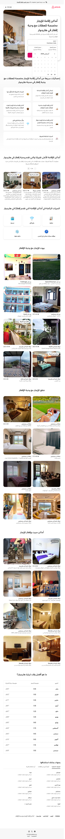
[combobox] (42, 43)
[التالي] (28, 168)
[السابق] (35, 168)
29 (54, 74)
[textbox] (50, 50)
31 (48, 74)
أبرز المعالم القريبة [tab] (30, 766)
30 (51, 74)
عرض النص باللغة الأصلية (23, 2)
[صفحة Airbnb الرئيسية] (56, 7)
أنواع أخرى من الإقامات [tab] (43, 766)
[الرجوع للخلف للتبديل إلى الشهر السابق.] (54, 53)
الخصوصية (34, 836)
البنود (28, 836)
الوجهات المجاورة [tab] (56, 766)
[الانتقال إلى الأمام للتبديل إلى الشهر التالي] (35, 53)
